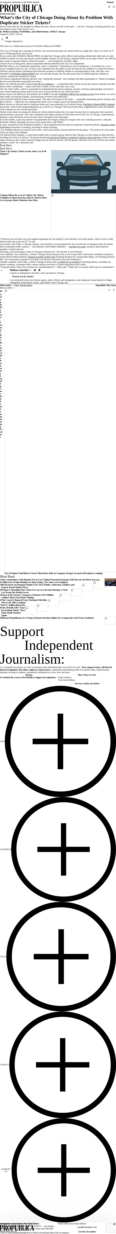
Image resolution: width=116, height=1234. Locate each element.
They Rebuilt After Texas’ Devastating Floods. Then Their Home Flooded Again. (13, 611)
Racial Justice (26, 285)
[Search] (113, 7)
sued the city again (77, 246)
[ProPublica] (21, 8)
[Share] (2, 39)
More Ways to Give (87, 675)
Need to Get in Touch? (23, 276)
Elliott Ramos (42, 31)
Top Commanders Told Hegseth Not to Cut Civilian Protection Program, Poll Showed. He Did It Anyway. (50, 579)
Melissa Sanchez (11, 31)
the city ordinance (46, 84)
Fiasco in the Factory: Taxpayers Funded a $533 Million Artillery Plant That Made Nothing (27, 596)
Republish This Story (106, 285)
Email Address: (65, 677)
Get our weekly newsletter (87, 683)
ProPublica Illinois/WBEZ (23, 74)
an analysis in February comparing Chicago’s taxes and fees (73, 137)
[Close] (114, 1224)
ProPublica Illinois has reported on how (76, 94)
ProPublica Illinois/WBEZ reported (99, 104)
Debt (17, 285)
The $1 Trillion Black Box (13, 605)
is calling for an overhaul (68, 262)
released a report (108, 124)
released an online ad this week (41, 257)
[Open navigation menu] (109, 7)
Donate (110, 2)
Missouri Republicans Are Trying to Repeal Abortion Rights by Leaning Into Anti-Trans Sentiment (47, 618)
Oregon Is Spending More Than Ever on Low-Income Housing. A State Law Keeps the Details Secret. (34, 591)
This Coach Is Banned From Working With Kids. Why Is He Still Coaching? (24, 601)
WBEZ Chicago (57, 31)
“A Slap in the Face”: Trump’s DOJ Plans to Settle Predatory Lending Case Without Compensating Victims (1, 364)
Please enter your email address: (72, 1223)
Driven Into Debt (7, 13)
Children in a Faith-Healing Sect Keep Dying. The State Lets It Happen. (34, 582)
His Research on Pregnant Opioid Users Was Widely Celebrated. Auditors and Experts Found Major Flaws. (37, 586)
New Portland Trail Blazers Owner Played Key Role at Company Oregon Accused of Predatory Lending (53, 573)
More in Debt (6, 288)
